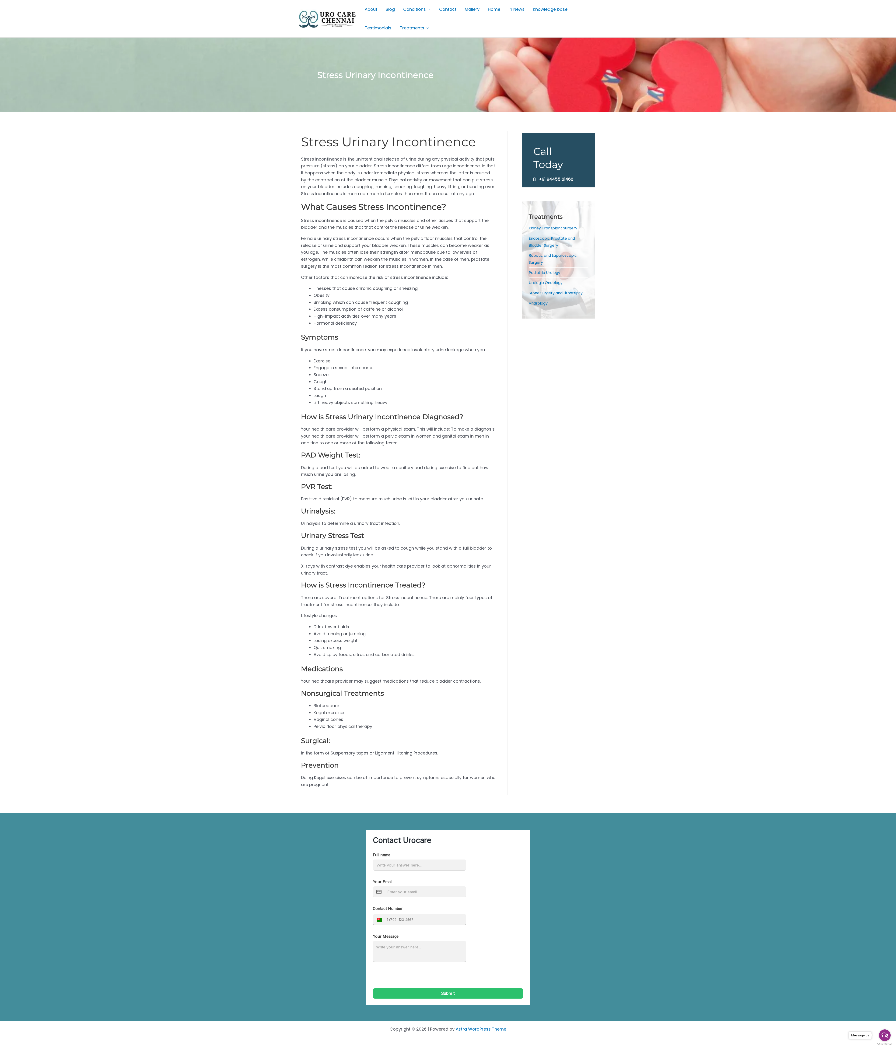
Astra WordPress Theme (481, 1029)
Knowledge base (550, 9)
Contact (447, 9)
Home (494, 9)
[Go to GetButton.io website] (884, 1044)
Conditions (414, 9)
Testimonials (378, 28)
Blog (390, 9)
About (371, 9)
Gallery (472, 9)
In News (517, 9)
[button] (428, 9)
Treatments (412, 28)
